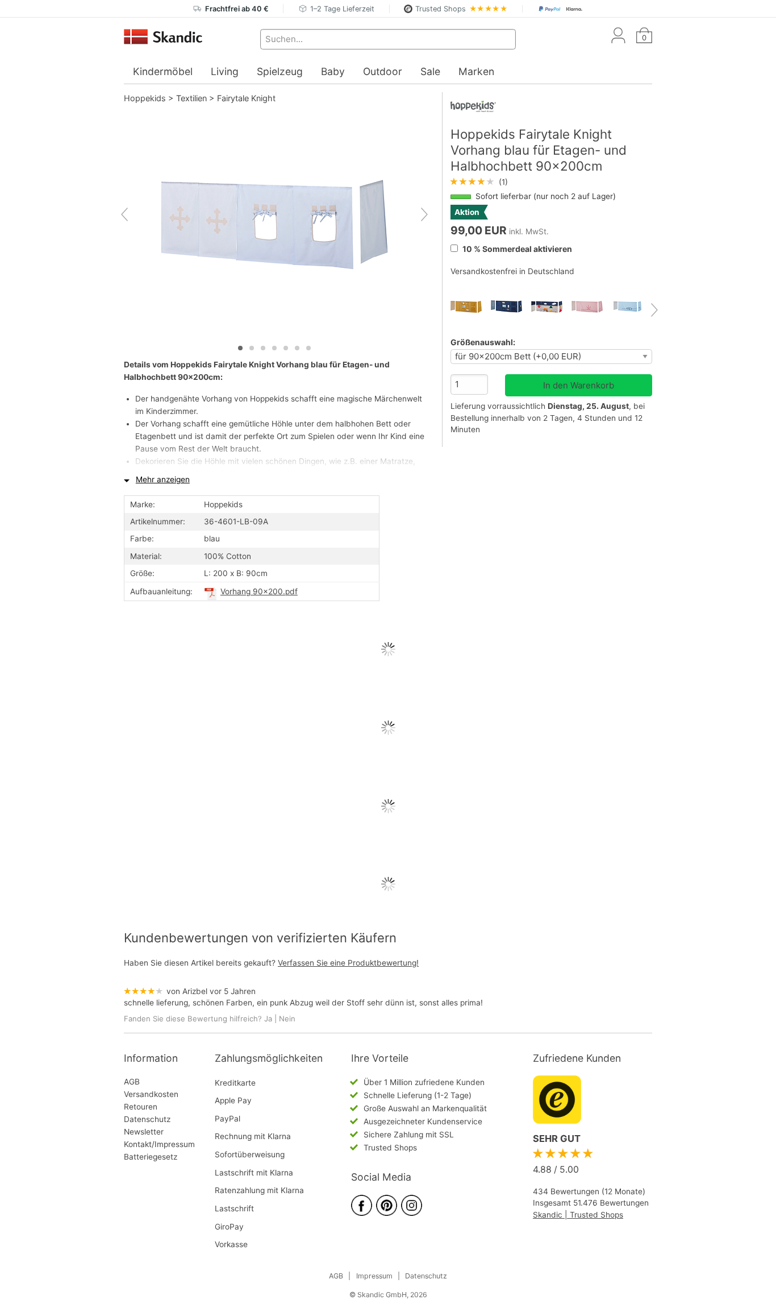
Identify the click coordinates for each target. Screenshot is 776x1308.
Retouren (140, 1106)
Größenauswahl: (482, 342)
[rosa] (591, 306)
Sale (430, 71)
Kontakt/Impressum (159, 1144)
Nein (287, 1018)
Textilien (191, 98)
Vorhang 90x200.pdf (259, 591)
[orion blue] (511, 306)
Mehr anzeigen (163, 479)
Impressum (374, 1276)
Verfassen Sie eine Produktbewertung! (348, 962)
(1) (479, 182)
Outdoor (382, 71)
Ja (268, 1018)
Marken (476, 71)
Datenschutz (147, 1119)
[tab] (240, 348)
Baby (333, 71)
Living (225, 71)
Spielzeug (280, 71)
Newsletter (144, 1131)
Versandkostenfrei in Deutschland (512, 271)
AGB (132, 1081)
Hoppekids (145, 98)
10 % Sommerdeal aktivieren (516, 249)
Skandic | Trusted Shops (578, 1214)
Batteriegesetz (150, 1156)
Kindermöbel (163, 71)
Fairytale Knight (246, 98)
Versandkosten (151, 1094)
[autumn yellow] (470, 306)
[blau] (551, 306)
